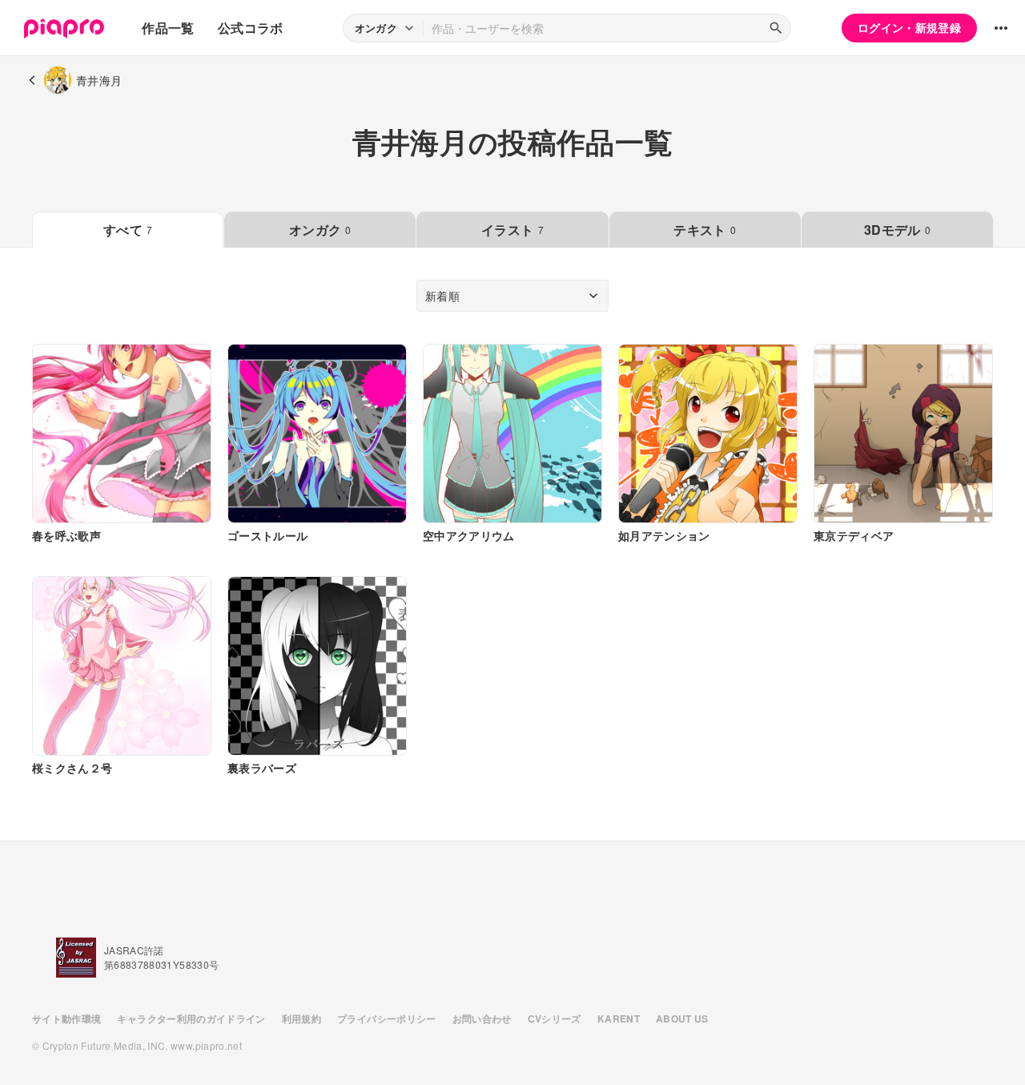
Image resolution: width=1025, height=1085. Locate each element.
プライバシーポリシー (386, 1018)
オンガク (320, 229)
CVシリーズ (554, 1018)
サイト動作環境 (66, 1018)
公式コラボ (250, 27)
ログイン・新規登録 (909, 27)
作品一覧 (168, 27)
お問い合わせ (482, 1018)
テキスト (704, 229)
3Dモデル (897, 229)
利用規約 (301, 1018)
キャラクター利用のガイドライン (191, 1018)
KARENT (618, 1018)
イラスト (512, 229)
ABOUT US (682, 1018)
